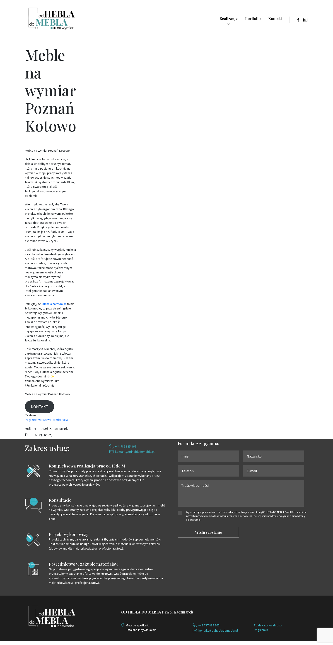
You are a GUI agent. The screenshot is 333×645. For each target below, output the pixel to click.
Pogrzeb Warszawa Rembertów (46, 420)
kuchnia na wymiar (54, 304)
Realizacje (229, 18)
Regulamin (261, 630)
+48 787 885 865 (125, 446)
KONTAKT (39, 406)
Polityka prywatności (268, 625)
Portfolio (253, 18)
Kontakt (275, 18)
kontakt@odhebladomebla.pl (134, 452)
